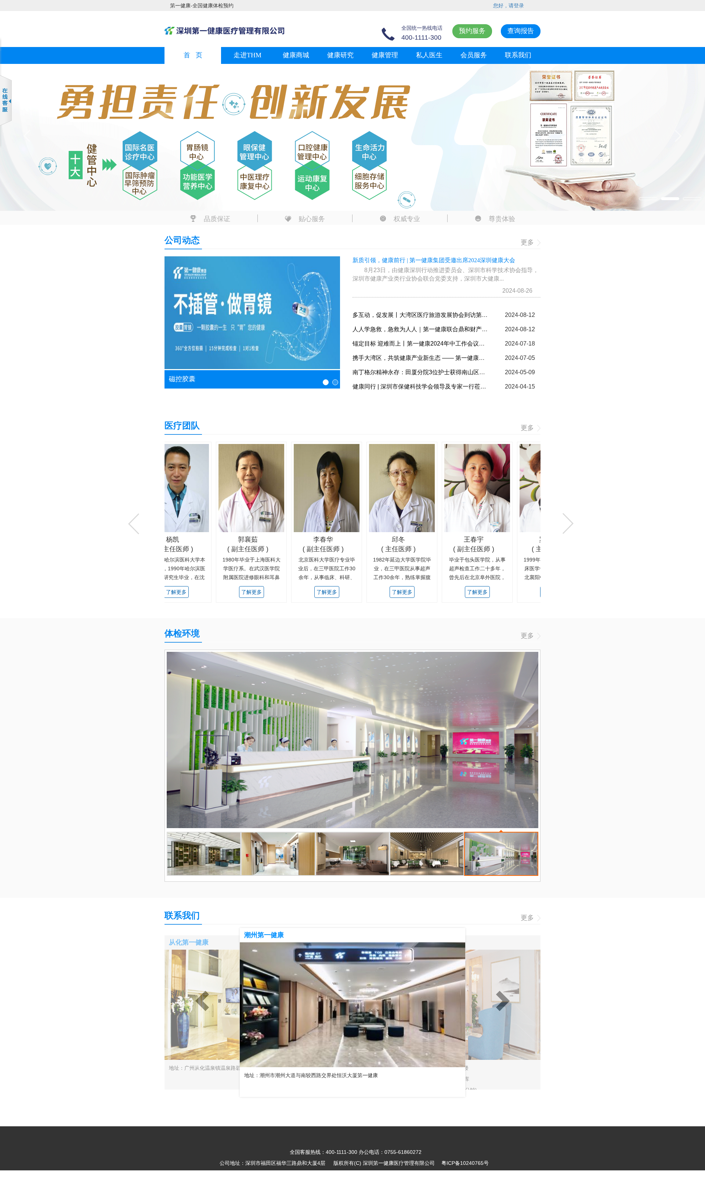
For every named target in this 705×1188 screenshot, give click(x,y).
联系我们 (518, 55)
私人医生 (429, 55)
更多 (528, 242)
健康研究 (340, 55)
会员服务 (473, 55)
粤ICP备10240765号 (465, 1163)
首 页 (193, 55)
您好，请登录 (508, 5)
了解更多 (237, 592)
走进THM (247, 55)
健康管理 (385, 55)
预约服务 (472, 31)
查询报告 (520, 31)
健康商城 (296, 55)
